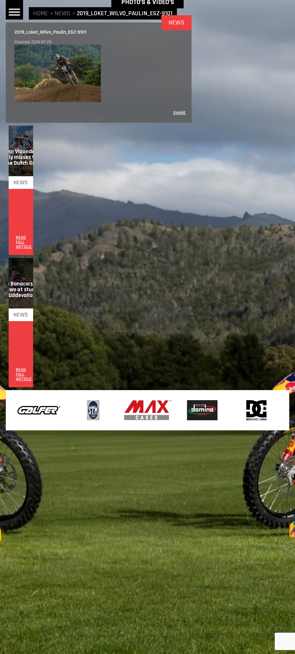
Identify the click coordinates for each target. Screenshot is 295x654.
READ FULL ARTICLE (24, 242)
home (40, 13)
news (62, 13)
